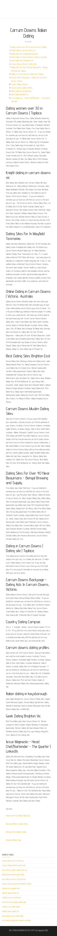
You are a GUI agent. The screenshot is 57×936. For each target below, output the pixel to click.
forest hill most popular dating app (14, 902)
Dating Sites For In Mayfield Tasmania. (24, 54)
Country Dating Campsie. (19, 84)
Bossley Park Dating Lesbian (16, 832)
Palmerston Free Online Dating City (18, 815)
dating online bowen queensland (13, 874)
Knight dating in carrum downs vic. (23, 50)
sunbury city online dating (11, 906)
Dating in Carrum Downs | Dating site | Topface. (27, 74)
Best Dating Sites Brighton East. (22, 60)
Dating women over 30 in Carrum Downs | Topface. (29, 47)
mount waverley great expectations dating (16, 883)
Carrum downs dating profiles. (22, 88)
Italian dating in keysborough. (21, 91)
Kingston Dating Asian (13, 840)
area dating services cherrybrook (14, 879)
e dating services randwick (11, 897)
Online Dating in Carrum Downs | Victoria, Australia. (29, 57)
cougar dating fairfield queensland (13, 865)
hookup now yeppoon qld (11, 888)
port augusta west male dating (12, 916)
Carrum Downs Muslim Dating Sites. (24, 64)
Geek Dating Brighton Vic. (20, 94)
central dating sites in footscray (13, 860)
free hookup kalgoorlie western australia (16, 920)
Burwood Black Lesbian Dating (17, 824)
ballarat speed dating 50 (10, 893)
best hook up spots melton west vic (14, 870)
